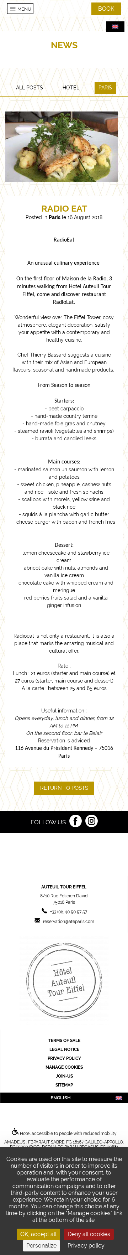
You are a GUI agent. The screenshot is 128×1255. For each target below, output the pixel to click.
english (60, 1097)
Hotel (71, 87)
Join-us (64, 1076)
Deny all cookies (89, 1234)
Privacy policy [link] (86, 1245)
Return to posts (64, 788)
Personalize (41, 1245)
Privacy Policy (64, 1058)
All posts (29, 87)
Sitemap (64, 1085)
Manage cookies (64, 1067)
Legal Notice (64, 1049)
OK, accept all (38, 1234)
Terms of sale (64, 1040)
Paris (105, 87)
